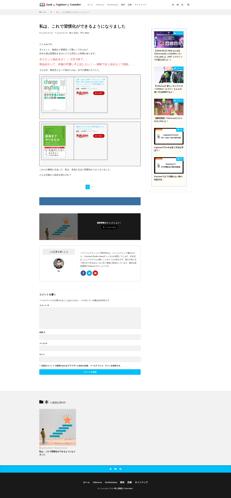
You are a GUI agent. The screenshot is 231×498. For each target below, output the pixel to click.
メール (43, 343)
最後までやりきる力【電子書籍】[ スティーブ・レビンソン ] (90, 128)
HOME (44, 12)
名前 (42, 332)
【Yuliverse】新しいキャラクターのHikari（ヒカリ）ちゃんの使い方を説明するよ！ (168, 89)
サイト (42, 354)
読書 (130, 4)
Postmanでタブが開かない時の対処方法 (168, 178)
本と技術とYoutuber (123, 488)
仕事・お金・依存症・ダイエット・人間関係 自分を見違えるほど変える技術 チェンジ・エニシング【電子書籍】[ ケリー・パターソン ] (90, 83)
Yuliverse (100, 4)
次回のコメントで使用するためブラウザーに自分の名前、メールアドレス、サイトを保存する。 (81, 366)
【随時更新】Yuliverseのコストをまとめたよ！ (168, 119)
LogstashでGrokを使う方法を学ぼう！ (168, 149)
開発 (123, 4)
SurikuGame (112, 4)
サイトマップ (140, 4)
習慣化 (76, 33)
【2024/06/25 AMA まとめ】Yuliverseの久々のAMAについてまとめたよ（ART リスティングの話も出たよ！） (168, 55)
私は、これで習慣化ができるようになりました (73, 12)
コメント (44, 305)
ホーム (90, 4)
